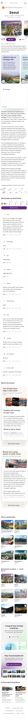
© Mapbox (4, 107)
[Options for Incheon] (25, 522)
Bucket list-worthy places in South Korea (12, 453)
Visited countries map (17, 708)
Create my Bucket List (15, 664)
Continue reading (14, 443)
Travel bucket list (9, 711)
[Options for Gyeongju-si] (25, 606)
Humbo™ (7, 708)
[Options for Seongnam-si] (25, 552)
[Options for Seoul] (12, 575)
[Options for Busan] (25, 575)
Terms (22, 713)
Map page (7, 89)
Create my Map (15, 637)
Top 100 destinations (9, 713)
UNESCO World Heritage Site (9, 58)
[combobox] (13, 2)
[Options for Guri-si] (12, 537)
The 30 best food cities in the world (10, 389)
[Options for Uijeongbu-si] (25, 537)
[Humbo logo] (2, 3)
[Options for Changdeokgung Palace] (12, 522)
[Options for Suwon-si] (25, 590)
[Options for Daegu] (12, 606)
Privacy (18, 713)
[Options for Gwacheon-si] (12, 552)
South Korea (10, 44)
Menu (25, 3)
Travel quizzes (19, 711)
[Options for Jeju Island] (12, 590)
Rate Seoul (15, 208)
